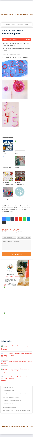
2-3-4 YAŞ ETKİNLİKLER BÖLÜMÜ (11, 397)
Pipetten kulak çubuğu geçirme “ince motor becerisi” (19, 369)
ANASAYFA (4, 14)
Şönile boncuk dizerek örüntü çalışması (20, 361)
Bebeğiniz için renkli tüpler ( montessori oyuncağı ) (20, 354)
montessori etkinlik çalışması (15, 207)
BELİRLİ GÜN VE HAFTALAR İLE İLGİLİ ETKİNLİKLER (15, 394)
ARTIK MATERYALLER (8, 390)
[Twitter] (8, 219)
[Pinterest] (16, 219)
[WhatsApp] (24, 219)
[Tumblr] (12, 219)
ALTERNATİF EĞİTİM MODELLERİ (18, 14)
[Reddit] (20, 219)
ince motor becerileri (16, 206)
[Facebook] (4, 219)
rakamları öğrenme (21, 209)
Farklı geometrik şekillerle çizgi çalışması (18, 377)
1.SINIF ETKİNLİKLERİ (8, 404)
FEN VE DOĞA (22, 18)
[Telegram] (28, 219)
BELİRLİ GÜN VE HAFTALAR (8, 18)
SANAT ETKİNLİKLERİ (8, 387)
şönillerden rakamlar (7, 211)
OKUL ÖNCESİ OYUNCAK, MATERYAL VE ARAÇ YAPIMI (16, 410)
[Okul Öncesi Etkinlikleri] (9, 6)
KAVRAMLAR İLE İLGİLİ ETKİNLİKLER (12, 400)
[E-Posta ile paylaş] (4, 222)
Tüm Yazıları (26, 39)
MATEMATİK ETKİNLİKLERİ (9, 407)
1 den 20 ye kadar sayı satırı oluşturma (20, 346)
